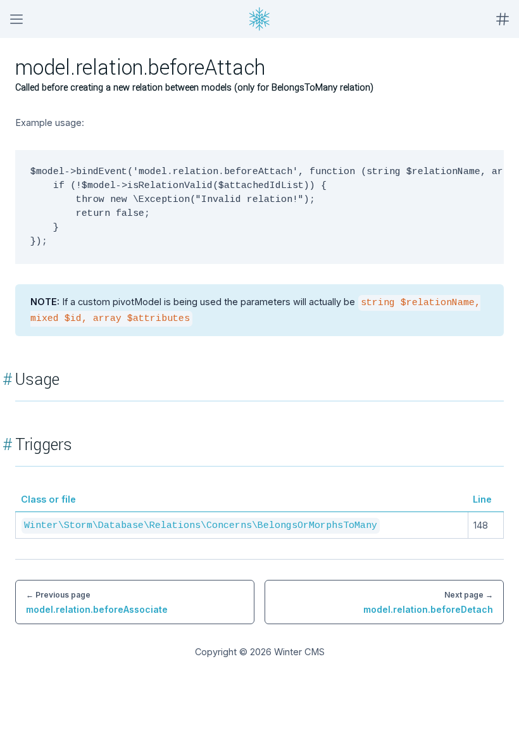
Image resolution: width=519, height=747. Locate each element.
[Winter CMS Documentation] (259, 19)
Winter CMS (299, 651)
